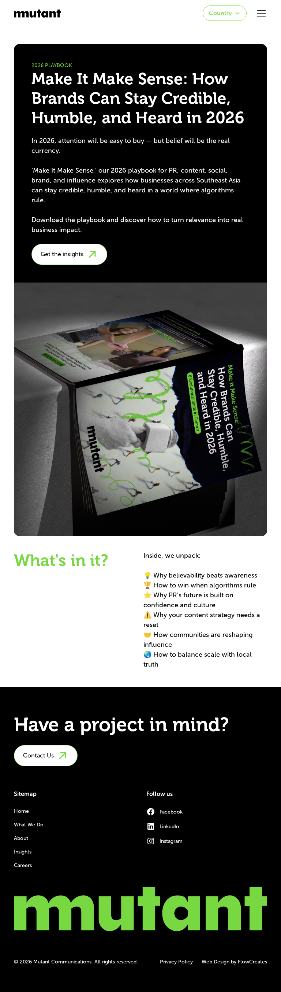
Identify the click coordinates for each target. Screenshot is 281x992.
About (21, 838)
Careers (23, 865)
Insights (22, 852)
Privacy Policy (176, 962)
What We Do (29, 824)
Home (21, 811)
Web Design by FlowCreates (234, 962)
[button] (225, 13)
